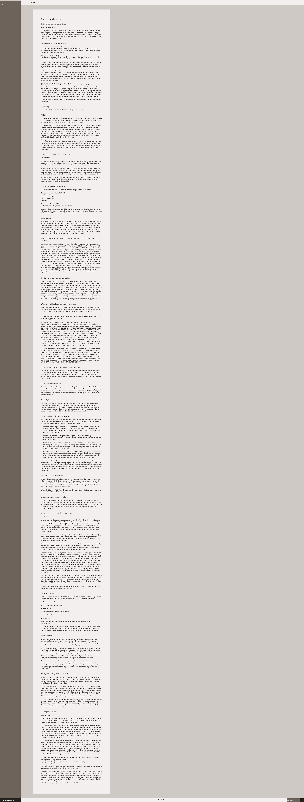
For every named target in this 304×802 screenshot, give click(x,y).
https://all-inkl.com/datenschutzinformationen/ (70, 122)
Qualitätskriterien (11, 51)
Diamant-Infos (8, 42)
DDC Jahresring (8, 27)
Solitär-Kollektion (11, 35)
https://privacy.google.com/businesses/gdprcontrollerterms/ (61, 761)
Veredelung (9, 48)
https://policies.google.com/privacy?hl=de (64, 768)
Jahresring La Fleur (12, 32)
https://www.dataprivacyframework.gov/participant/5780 (60, 783)
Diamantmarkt (10, 54)
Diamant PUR (10, 39)
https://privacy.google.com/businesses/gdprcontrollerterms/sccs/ (63, 763)
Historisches (9, 44)
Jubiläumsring (10, 29)
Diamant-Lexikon (11, 61)
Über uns (6, 20)
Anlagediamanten (11, 58)
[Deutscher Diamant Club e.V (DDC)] (9, 7)
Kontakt (162, 799)
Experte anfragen (9, 800)
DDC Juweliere (8, 23)
